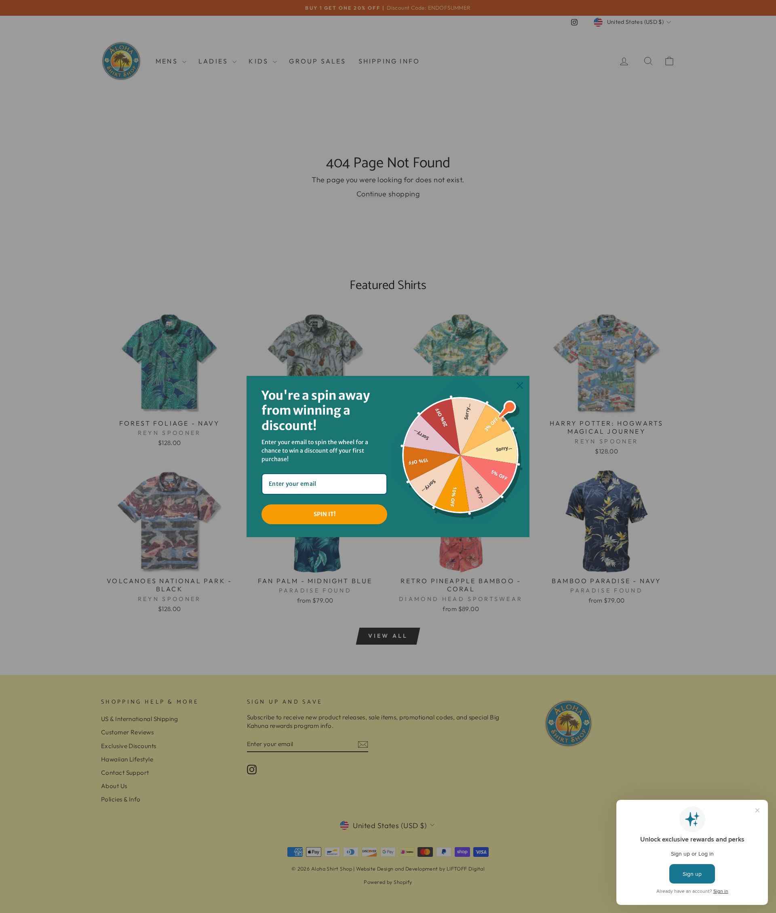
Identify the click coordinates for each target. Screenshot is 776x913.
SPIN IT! (324, 514)
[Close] (519, 385)
